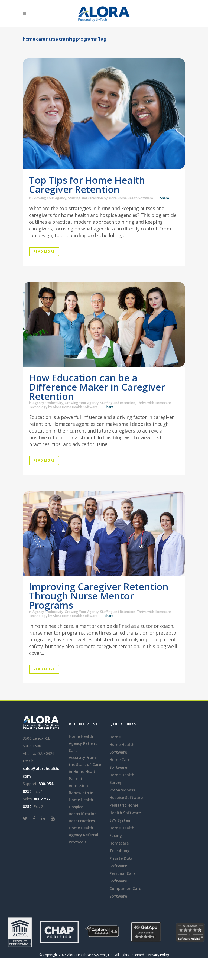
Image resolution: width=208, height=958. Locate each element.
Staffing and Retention (85, 198)
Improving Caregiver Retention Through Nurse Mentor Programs (98, 595)
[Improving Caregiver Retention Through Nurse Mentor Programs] (104, 533)
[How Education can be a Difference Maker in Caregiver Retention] (104, 324)
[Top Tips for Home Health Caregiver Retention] (104, 113)
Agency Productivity (47, 403)
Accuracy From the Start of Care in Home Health (85, 764)
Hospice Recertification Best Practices (83, 813)
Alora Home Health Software (130, 198)
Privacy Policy (158, 955)
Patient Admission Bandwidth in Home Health (81, 789)
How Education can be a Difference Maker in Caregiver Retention (97, 386)
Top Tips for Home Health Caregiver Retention (87, 185)
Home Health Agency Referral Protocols (83, 835)
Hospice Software (126, 797)
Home (115, 736)
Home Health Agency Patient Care (83, 743)
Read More (44, 251)
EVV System (120, 820)
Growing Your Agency (49, 198)
